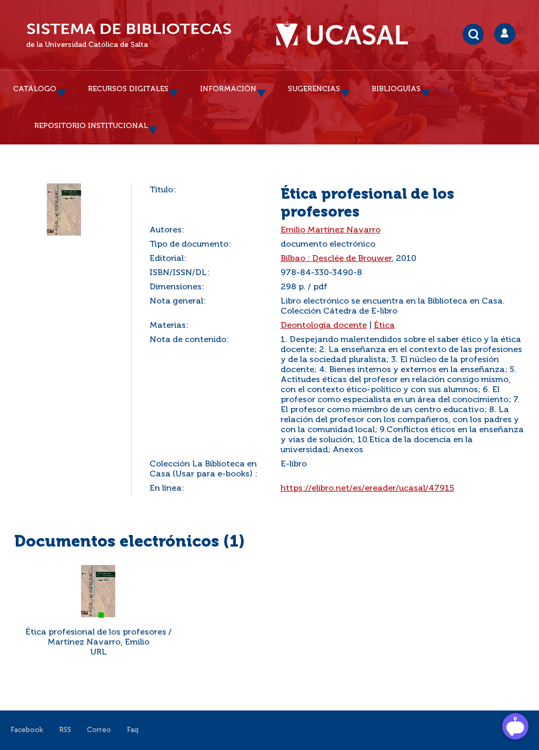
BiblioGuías (396, 89)
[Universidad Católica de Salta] (347, 35)
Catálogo (34, 89)
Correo (99, 730)
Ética (384, 326)
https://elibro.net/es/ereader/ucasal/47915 (367, 488)
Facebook (27, 730)
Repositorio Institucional (91, 126)
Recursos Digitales (128, 89)
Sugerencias (314, 89)
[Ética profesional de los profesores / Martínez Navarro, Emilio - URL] (98, 591)
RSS (65, 730)
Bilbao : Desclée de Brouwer (336, 259)
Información (228, 89)
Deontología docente (324, 326)
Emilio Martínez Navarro (331, 230)
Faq (132, 730)
